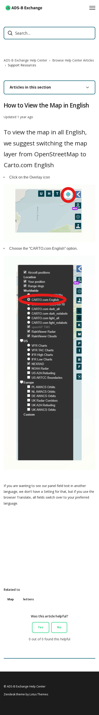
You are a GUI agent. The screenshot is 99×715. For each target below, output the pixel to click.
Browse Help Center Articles (73, 60)
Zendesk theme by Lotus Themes (26, 694)
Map (10, 599)
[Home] (24, 8)
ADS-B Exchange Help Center (25, 60)
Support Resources (22, 65)
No (59, 627)
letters (28, 599)
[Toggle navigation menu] (92, 8)
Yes (40, 627)
